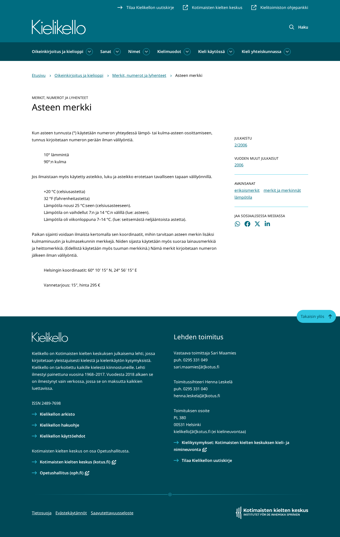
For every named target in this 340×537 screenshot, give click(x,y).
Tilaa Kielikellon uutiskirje (207, 460)
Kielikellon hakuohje (59, 425)
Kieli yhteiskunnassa (261, 51)
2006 (238, 165)
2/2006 (240, 145)
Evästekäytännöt (71, 513)
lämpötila (243, 197)
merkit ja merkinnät (282, 190)
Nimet (134, 51)
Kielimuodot (169, 51)
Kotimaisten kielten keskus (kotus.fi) (78, 462)
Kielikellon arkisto (57, 414)
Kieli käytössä (211, 51)
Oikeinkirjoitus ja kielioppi (57, 51)
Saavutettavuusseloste (112, 513)
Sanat (105, 51)
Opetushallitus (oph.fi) (64, 473)
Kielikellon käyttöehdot (62, 436)
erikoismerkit (247, 190)
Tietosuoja (42, 513)
